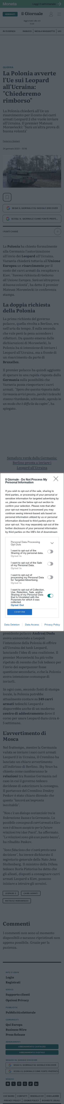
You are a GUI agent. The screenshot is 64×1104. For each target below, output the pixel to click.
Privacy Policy (52, 624)
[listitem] (32, 543)
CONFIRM (19, 612)
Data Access (32, 624)
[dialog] (32, 552)
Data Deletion (12, 624)
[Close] (57, 479)
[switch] (50, 551)
